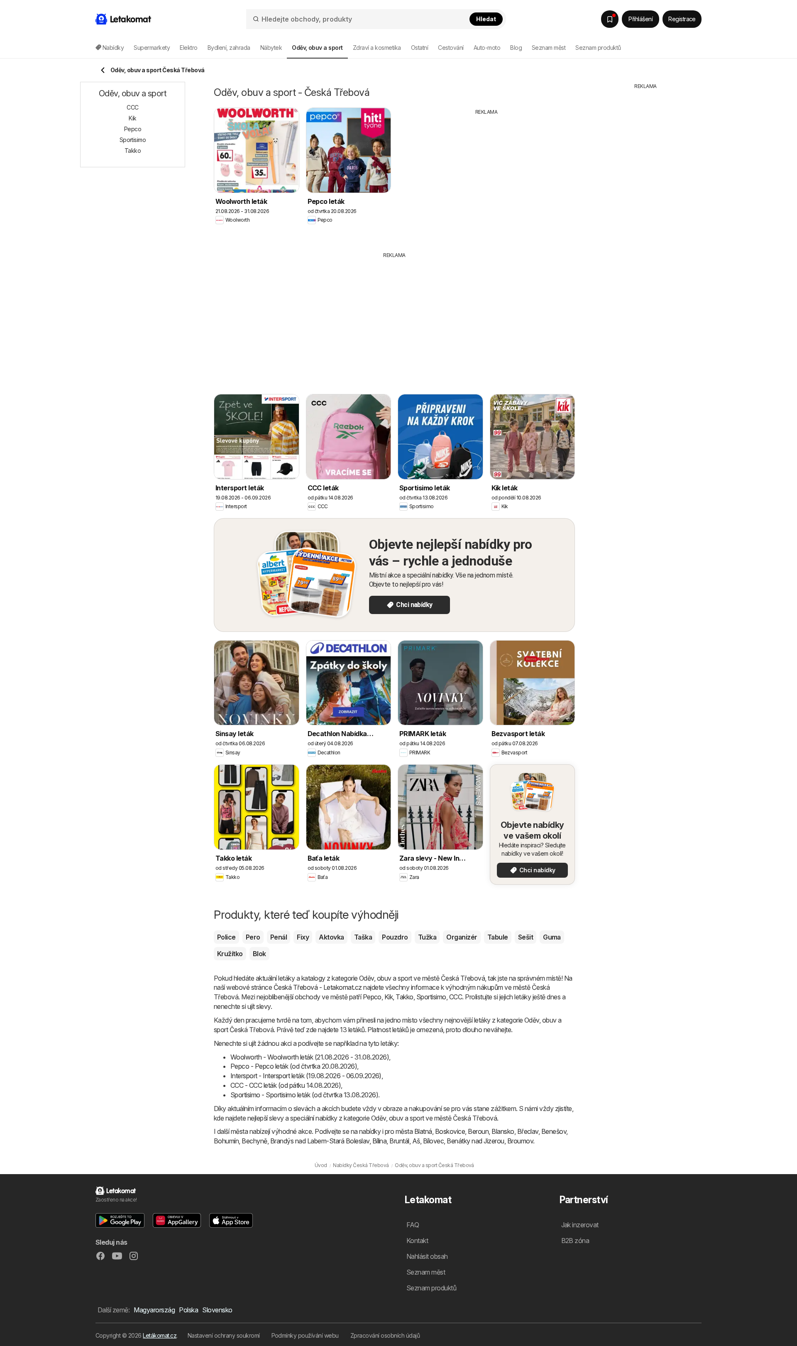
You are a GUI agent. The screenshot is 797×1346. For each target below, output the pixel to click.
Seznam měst (548, 47)
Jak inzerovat (580, 1225)
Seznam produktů (598, 47)
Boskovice (450, 1131)
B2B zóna (575, 1240)
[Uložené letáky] (610, 19)
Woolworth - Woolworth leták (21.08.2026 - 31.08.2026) (309, 1057)
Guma (552, 937)
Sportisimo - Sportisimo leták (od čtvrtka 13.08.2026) (304, 1095)
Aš (416, 1141)
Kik (388, 997)
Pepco (372, 997)
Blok (259, 954)
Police (226, 937)
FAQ (412, 1225)
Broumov (520, 1141)
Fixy (303, 937)
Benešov (553, 1131)
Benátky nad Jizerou (475, 1141)
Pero (253, 937)
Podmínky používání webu (305, 1335)
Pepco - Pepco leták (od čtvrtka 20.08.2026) (293, 1066)
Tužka (427, 937)
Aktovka (331, 937)
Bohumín (226, 1141)
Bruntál (399, 1141)
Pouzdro (395, 937)
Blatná (423, 1131)
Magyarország (154, 1310)
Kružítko (230, 954)
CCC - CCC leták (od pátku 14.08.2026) (285, 1085)
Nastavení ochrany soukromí (224, 1335)
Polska (188, 1310)
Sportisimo (431, 997)
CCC (455, 997)
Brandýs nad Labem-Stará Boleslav (319, 1141)
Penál (278, 937)
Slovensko (217, 1310)
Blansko (502, 1131)
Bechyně (254, 1141)
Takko (404, 997)
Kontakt (417, 1240)
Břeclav (527, 1131)
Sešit (525, 937)
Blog (516, 47)
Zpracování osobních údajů (385, 1335)
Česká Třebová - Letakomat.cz (318, 987)
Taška (363, 937)
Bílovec (433, 1141)
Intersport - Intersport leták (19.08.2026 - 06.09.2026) (305, 1076)
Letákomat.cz (159, 1335)
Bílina (379, 1141)
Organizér (461, 937)
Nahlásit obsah (427, 1256)
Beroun (478, 1131)
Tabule (497, 937)
